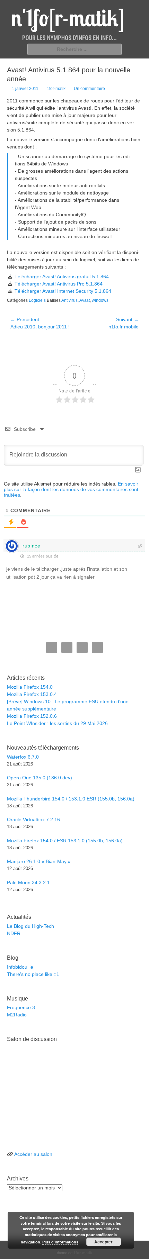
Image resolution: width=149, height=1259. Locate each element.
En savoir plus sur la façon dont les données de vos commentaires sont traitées (71, 489)
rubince (32, 546)
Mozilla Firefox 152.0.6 (32, 716)
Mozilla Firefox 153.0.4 (32, 694)
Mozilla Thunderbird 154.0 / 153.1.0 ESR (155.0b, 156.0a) (70, 798)
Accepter (103, 1242)
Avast (84, 300)
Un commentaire (89, 88)
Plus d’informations (60, 1241)
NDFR (13, 933)
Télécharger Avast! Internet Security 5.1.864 (63, 291)
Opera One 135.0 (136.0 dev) (39, 777)
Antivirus (69, 300)
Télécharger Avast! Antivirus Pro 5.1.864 (59, 284)
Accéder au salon (33, 1154)
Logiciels (37, 300)
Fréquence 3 (21, 1007)
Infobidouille (20, 967)
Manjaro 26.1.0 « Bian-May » (39, 861)
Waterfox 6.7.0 (23, 757)
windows (100, 300)
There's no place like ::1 (33, 974)
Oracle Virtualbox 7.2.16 (33, 819)
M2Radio (17, 1014)
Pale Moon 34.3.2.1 (28, 882)
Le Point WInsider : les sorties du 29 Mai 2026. (58, 723)
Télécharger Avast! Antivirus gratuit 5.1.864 (62, 276)
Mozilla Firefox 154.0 (30, 687)
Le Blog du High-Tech (30, 926)
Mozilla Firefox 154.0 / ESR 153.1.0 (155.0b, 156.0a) (65, 840)
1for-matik (56, 88)
